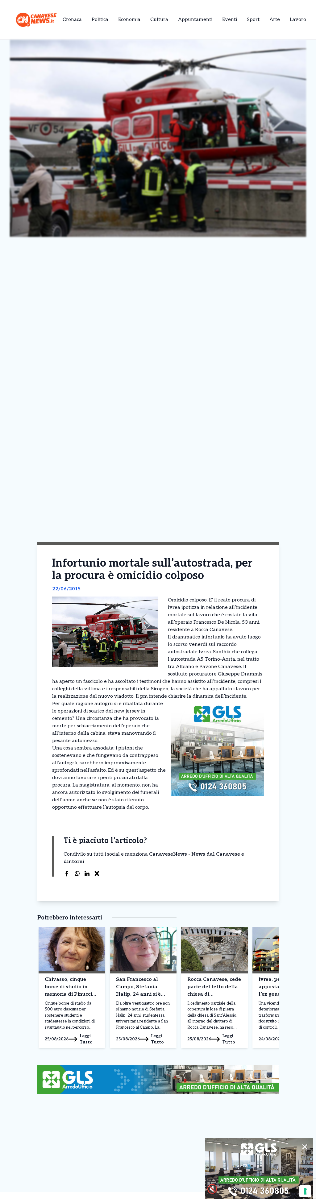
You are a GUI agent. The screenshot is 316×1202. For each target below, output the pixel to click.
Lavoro (298, 20)
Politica (100, 20)
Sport (253, 20)
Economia (129, 20)
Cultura (159, 20)
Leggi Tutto (86, 1039)
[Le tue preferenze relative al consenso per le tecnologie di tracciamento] (305, 1191)
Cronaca (72, 20)
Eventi (229, 20)
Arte (274, 20)
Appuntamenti (195, 20)
